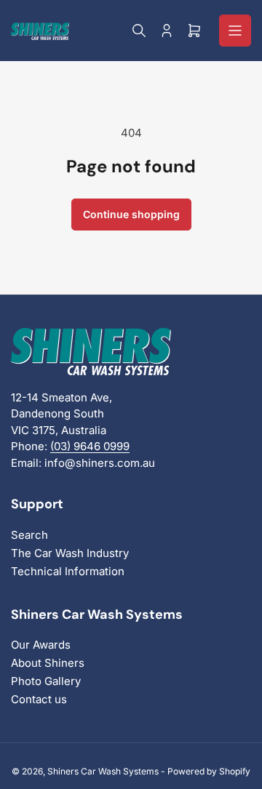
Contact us (39, 699)
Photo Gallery (46, 681)
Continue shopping (131, 214)
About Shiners (47, 663)
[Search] (139, 31)
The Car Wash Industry (70, 553)
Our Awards (41, 645)
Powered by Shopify (208, 771)
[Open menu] (235, 31)
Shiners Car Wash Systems (103, 771)
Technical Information (67, 571)
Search (29, 535)
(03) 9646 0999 (90, 446)
